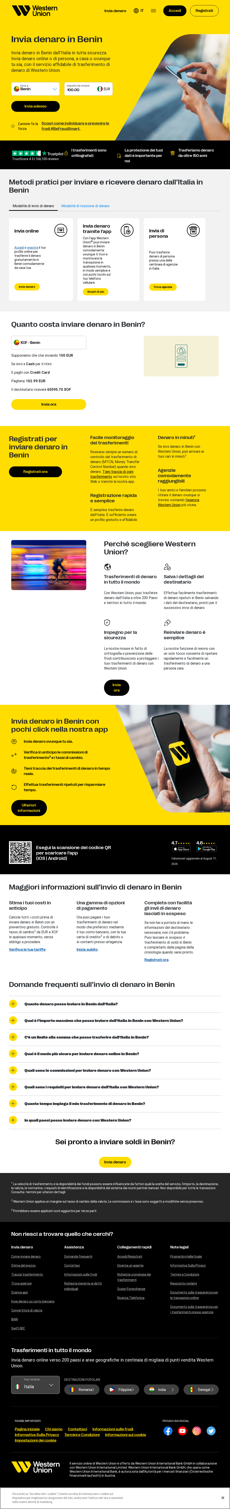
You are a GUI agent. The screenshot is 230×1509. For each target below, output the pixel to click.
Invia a (24, 85)
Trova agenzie (163, 287)
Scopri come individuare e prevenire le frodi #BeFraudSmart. (75, 126)
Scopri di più (95, 291)
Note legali (179, 1247)
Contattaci (72, 1265)
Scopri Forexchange (131, 1289)
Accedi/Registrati (129, 1256)
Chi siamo (53, 1429)
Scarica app (19, 1292)
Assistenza (74, 1247)
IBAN (14, 1319)
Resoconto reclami (183, 1283)
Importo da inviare (78, 85)
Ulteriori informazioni (29, 808)
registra (32, 248)
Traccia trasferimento (27, 1274)
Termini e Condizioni (184, 1274)
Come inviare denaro (26, 1256)
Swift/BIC (18, 1328)
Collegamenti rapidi (134, 1247)
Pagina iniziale (27, 1429)
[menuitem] (34, 10)
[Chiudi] (223, 1498)
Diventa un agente (130, 1265)
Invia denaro (27, 286)
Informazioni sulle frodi (80, 1274)
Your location (32, 1379)
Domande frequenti (78, 1256)
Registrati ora (35, 472)
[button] (138, 10)
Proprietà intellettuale (186, 1256)
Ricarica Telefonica (130, 1298)
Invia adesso (35, 106)
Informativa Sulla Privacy (188, 1265)
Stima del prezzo (23, 1265)
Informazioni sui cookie (125, 1435)
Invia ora (48, 404)
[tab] (33, 205)
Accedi (19, 248)
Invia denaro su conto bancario (33, 1301)
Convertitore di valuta (26, 1310)
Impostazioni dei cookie (35, 1441)
